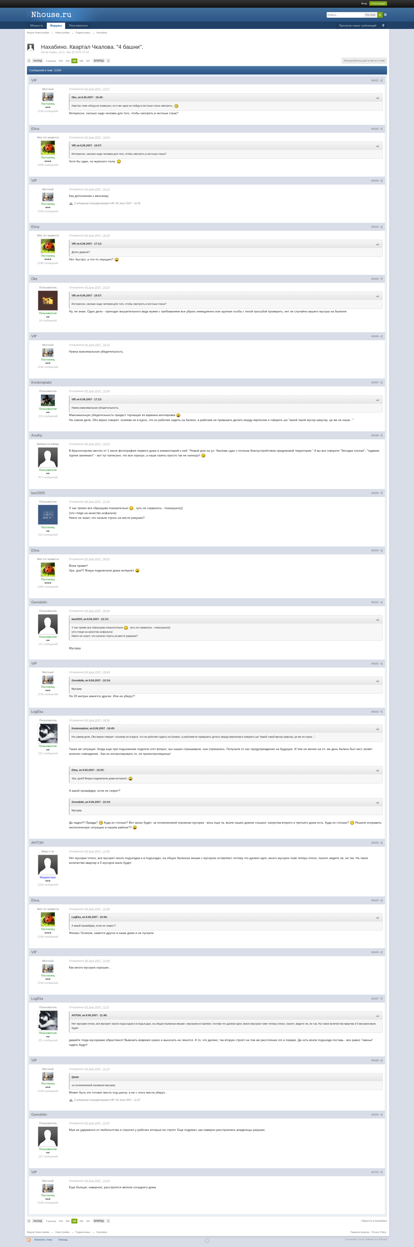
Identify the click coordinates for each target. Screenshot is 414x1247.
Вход (364, 3)
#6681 (375, 80)
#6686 (375, 336)
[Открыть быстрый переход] (383, 26)
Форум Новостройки (38, 1232)
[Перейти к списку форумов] (65, 14)
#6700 (375, 1172)
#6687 (375, 382)
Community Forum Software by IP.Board (366, 1239)
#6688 (375, 435)
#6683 (375, 180)
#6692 (375, 663)
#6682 (375, 128)
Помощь (63, 1239)
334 (67, 61)
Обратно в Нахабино (374, 1220)
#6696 (375, 952)
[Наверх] (207, 1240)
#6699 (375, 1114)
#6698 (375, 1060)
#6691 (375, 602)
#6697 (375, 998)
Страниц (51, 61)
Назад (37, 60)
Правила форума (359, 1232)
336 (81, 61)
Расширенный (385, 14)
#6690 (375, 550)
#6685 (375, 278)
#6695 (375, 900)
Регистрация (378, 3)
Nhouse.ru (36, 25)
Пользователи (78, 25)
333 (61, 61)
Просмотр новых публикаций (357, 25)
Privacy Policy (379, 1232)
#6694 (375, 842)
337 (88, 61)
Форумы (56, 25)
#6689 (375, 493)
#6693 (375, 711)
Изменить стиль (43, 1239)
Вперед (99, 60)
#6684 (375, 226)
